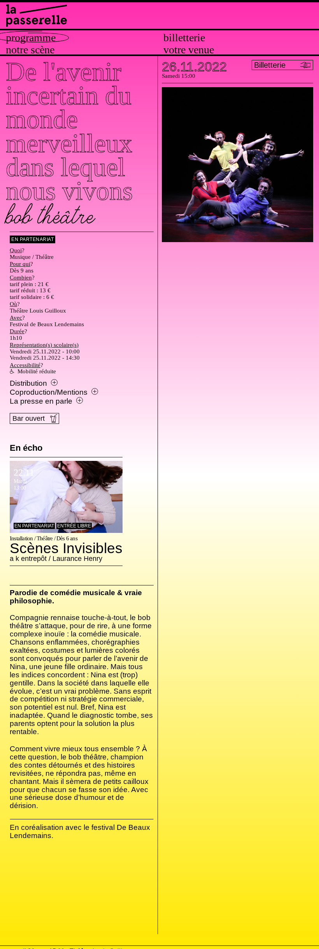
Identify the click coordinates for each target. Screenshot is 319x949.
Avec (16, 318)
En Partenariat (32, 239)
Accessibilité (25, 365)
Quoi (16, 250)
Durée (17, 331)
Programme (31, 37)
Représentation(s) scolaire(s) (44, 345)
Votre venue (188, 49)
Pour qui (20, 264)
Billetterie (184, 37)
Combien (21, 277)
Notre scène (30, 49)
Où (13, 304)
